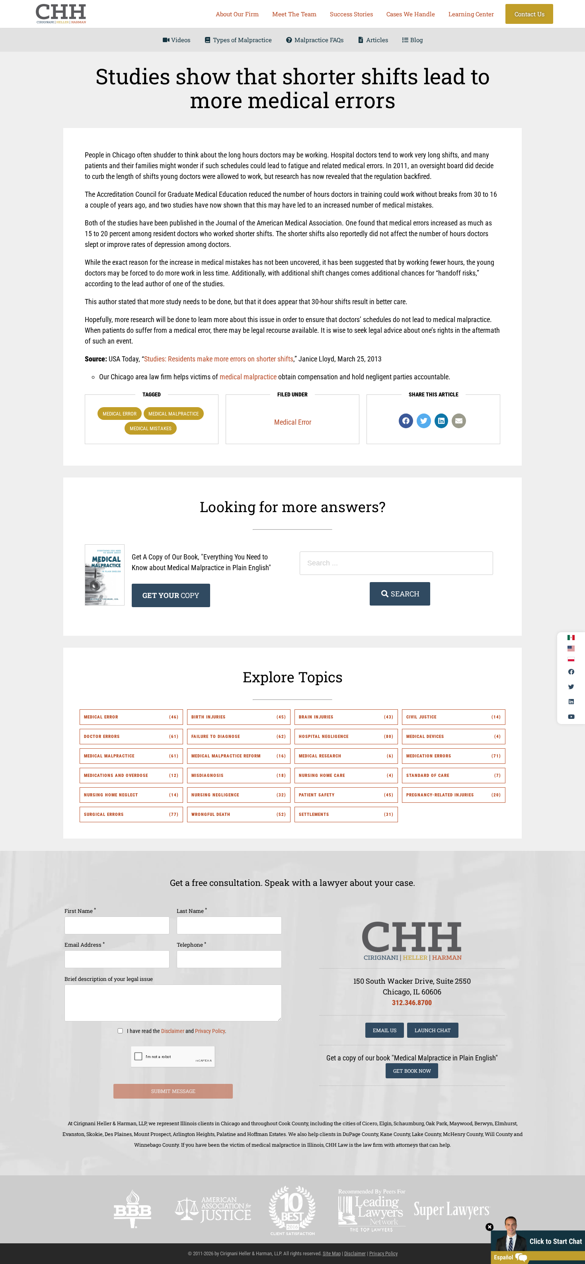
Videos (180, 40)
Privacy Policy (210, 1031)
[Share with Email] (459, 421)
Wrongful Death (210, 814)
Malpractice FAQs (318, 40)
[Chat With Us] (535, 1239)
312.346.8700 (412, 1002)
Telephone (191, 944)
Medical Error (292, 422)
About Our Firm (237, 14)
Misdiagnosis (207, 775)
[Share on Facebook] (406, 421)
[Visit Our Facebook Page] (571, 672)
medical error (119, 414)
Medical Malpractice (173, 414)
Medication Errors (428, 756)
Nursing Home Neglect (111, 795)
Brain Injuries (316, 717)
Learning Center (471, 14)
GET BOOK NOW (412, 1071)
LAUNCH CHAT (433, 1030)
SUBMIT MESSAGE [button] (173, 1091)
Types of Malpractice (241, 40)
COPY (170, 595)
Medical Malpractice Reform (226, 756)
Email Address (84, 944)
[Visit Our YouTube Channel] (571, 716)
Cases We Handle (410, 14)
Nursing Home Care (322, 775)
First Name (80, 910)
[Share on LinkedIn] (441, 421)
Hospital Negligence (324, 736)
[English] (571, 648)
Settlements (314, 814)
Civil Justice (421, 717)
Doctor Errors (102, 736)
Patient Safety (317, 795)
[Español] (571, 637)
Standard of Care (427, 775)
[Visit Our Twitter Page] (571, 686)
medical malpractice (248, 377)
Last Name (192, 910)
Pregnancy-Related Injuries (440, 795)
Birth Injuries (208, 717)
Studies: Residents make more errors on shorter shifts (218, 359)
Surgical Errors (104, 814)
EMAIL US (384, 1030)
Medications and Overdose (116, 775)
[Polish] (571, 659)
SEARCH (404, 593)
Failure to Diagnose (215, 736)
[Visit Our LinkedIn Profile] (571, 701)
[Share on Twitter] (424, 421)
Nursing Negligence (215, 795)
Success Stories (351, 14)
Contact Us (529, 14)
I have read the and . (176, 1031)
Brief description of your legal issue (108, 978)
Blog (416, 40)
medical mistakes (151, 428)
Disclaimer (172, 1031)
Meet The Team (294, 14)
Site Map (332, 1253)
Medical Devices (425, 736)
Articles (376, 40)
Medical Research (320, 756)
